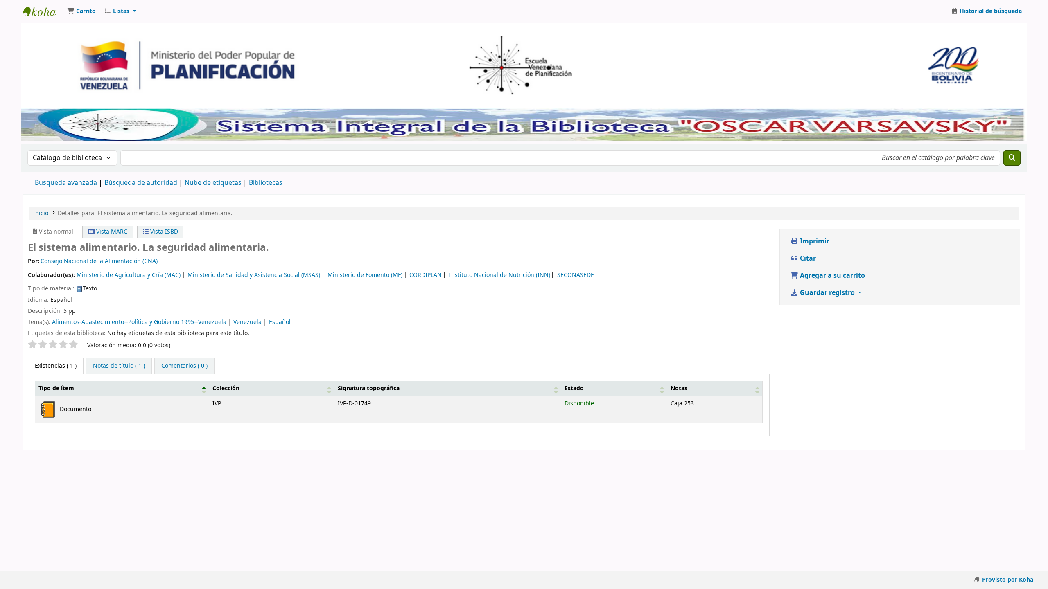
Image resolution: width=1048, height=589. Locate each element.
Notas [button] (679, 388)
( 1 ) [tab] (56, 366)
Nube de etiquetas (213, 183)
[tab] (119, 366)
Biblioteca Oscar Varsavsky (43, 11)
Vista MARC (111, 231)
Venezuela (247, 322)
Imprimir (813, 241)
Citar (807, 258)
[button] (81, 11)
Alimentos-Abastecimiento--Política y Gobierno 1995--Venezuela (139, 322)
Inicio (40, 213)
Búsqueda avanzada (66, 183)
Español (280, 322)
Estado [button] (574, 388)
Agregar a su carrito (831, 276)
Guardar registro (827, 293)
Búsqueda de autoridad (140, 183)
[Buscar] (1012, 158)
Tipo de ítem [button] (56, 388)
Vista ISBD (163, 231)
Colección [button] (225, 388)
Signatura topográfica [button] (369, 388)
